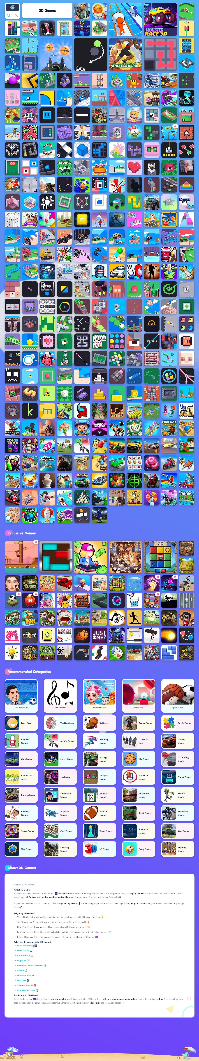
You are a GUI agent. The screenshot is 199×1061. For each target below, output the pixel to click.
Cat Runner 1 (23, 955)
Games (17, 884)
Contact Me (76, 1041)
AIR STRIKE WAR (26, 990)
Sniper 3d (21, 960)
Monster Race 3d (25, 985)
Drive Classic (23, 951)
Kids (95, 1041)
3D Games (29, 884)
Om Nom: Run (24, 975)
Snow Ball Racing (25, 946)
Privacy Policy (54, 1041)
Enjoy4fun (12, 5)
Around (20, 970)
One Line (21, 980)
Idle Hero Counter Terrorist (30, 965)
